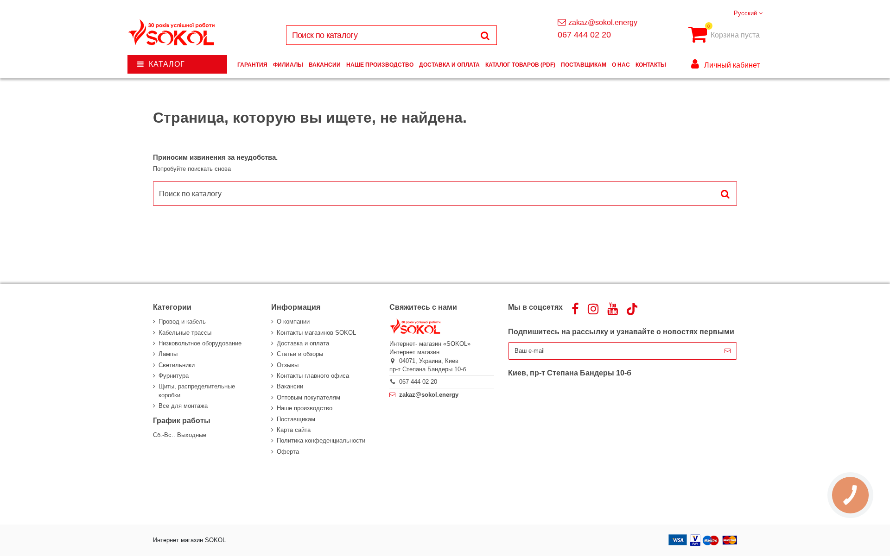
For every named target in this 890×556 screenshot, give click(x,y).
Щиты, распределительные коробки (197, 390)
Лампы (168, 353)
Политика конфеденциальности (321, 440)
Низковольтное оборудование (200, 343)
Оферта (288, 451)
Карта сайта (294, 429)
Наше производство (304, 408)
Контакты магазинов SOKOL (316, 332)
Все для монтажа (183, 405)
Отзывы (288, 365)
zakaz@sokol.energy (602, 22)
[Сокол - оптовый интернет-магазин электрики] (172, 32)
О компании (293, 321)
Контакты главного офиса (313, 375)
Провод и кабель (182, 321)
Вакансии (290, 386)
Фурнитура (174, 375)
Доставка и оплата (303, 343)
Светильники (177, 365)
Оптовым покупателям (308, 397)
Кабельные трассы (185, 332)
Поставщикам (296, 419)
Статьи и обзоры (300, 353)
